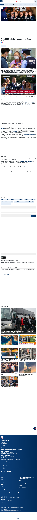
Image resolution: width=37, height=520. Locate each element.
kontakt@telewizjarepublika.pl (6, 465)
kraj (16, 199)
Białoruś (2, 128)
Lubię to (4, 46)
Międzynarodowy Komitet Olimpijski (29, 134)
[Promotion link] (18, 14)
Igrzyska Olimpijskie (29, 201)
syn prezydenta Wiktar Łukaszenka (26, 161)
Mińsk (2, 203)
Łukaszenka (32, 199)
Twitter (9, 492)
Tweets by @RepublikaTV (5, 274)
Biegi (8, 199)
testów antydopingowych (26, 104)
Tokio (19, 99)
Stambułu (15, 131)
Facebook (27, 492)
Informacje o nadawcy (23, 475)
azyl (2, 201)
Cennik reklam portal (4, 487)
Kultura (2, 477)
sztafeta (3, 199)
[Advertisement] (18, 28)
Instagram (18, 492)
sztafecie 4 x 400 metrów (29, 102)
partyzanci (8, 203)
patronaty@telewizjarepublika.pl (6, 468)
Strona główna (3, 37)
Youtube (1, 492)
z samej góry (9, 138)
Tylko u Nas (3, 482)
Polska (2, 479)
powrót (12, 199)
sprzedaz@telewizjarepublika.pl (6, 462)
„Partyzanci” (19, 171)
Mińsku (10, 158)
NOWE (2, 4)
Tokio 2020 (17, 201)
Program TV (21, 485)
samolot (21, 199)
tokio (22, 201)
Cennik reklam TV (4, 489)
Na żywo (19, 1)
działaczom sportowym (21, 122)
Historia (2, 475)
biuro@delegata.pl (4, 472)
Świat (7, 37)
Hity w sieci (33, 215)
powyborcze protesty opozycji (27, 166)
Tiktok (35, 492)
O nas (2, 486)
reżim (6, 201)
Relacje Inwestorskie (22, 487)
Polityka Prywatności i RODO (24, 483)
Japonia (26, 199)
